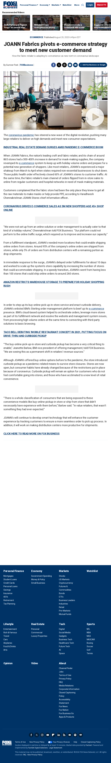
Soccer (90, 646)
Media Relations (66, 685)
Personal (35, 629)
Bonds (62, 593)
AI (60, 650)
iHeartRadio (80, 735)
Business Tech (65, 639)
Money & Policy (38, 579)
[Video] (55, 100)
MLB (89, 636)
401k (5, 597)
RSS (64, 735)
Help (75, 742)
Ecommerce (36, 37)
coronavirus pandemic (21, 135)
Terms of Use (65, 675)
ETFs (61, 597)
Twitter (59, 65)
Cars (5, 639)
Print (70, 65)
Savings (7, 590)
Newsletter (69, 735)
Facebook (53, 65)
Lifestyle (8, 624)
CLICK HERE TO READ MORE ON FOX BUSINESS (31, 433)
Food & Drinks (9, 646)
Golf (88, 650)
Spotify (75, 735)
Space (62, 653)
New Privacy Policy (36, 742)
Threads (64, 65)
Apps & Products (66, 717)
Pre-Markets (64, 611)
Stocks (62, 576)
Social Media (65, 632)
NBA (89, 632)
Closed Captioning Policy (91, 742)
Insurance (7, 593)
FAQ (61, 682)
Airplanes (7, 643)
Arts (5, 650)
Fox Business (10, 4)
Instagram (42, 735)
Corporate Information (69, 689)
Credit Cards (9, 583)
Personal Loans (10, 586)
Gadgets (63, 636)
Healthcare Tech (66, 643)
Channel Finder (66, 668)
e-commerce (26, 163)
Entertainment (10, 629)
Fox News (63, 706)
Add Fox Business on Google (94, 65)
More (76, 5)
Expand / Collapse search (83, 5)
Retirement (8, 600)
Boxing (90, 643)
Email (75, 65)
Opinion (8, 663)
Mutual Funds (65, 614)
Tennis (90, 653)
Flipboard (53, 735)
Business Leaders (67, 600)
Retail (61, 607)
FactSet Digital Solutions (38, 748)
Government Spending (41, 576)
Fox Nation (64, 710)
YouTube (47, 735)
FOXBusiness (26, 65)
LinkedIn (58, 735)
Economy (44, 5)
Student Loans (10, 579)
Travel (6, 636)
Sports (91, 624)
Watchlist (67, 5)
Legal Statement (55, 748)
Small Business (38, 583)
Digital (62, 629)
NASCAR (91, 639)
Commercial (36, 632)
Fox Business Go (66, 713)
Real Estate (37, 624)
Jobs (61, 672)
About (62, 663)
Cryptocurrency (66, 583)
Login (90, 5)
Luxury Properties (39, 636)
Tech (62, 624)
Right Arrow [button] (105, 22)
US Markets (64, 579)
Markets (55, 5)
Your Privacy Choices (61, 742)
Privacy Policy (65, 679)
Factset (89, 745)
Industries (63, 604)
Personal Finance (28, 5)
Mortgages (8, 576)
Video (34, 663)
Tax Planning (9, 604)
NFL (88, 629)
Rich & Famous (10, 632)
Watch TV (101, 5)
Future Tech (64, 646)
